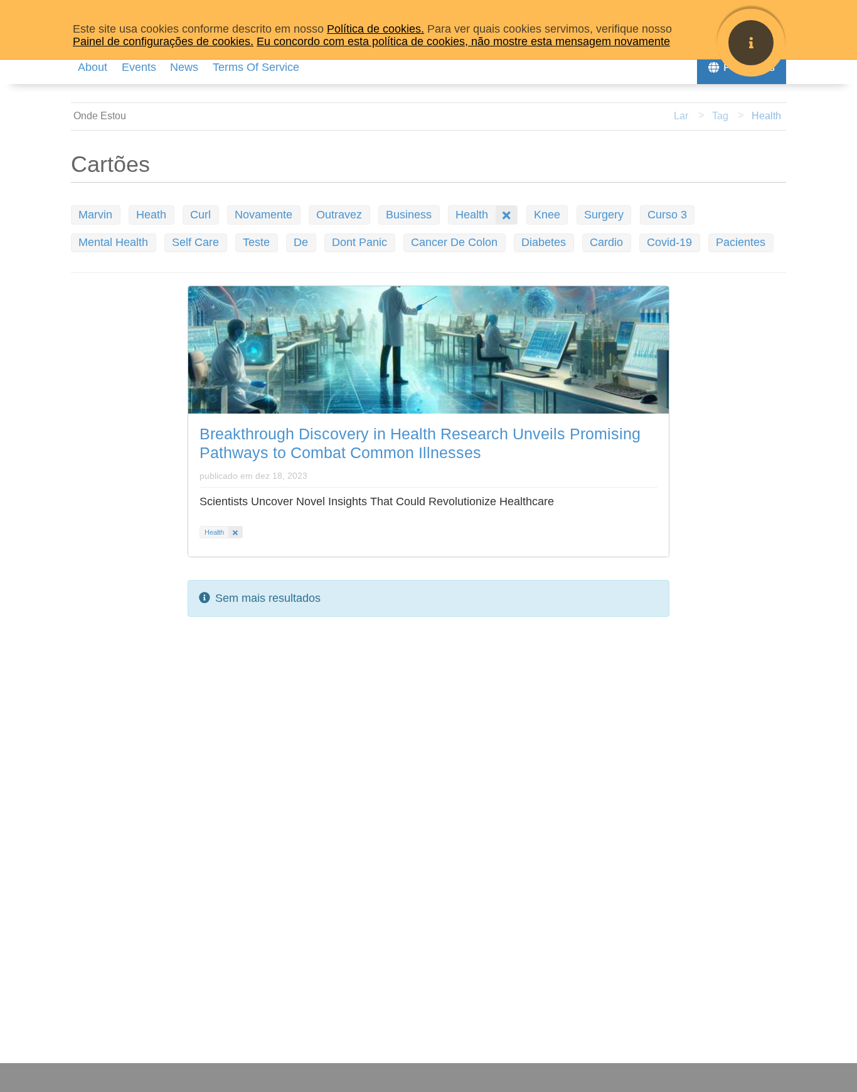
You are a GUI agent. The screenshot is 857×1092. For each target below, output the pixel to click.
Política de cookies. (375, 29)
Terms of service (256, 67)
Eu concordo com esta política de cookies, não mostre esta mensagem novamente (463, 41)
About (92, 67)
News (184, 67)
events (139, 67)
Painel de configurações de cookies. (163, 41)
